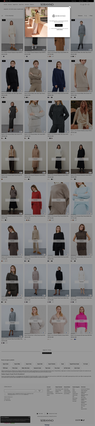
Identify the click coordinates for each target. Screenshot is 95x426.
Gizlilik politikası (60, 29)
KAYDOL (59, 25)
